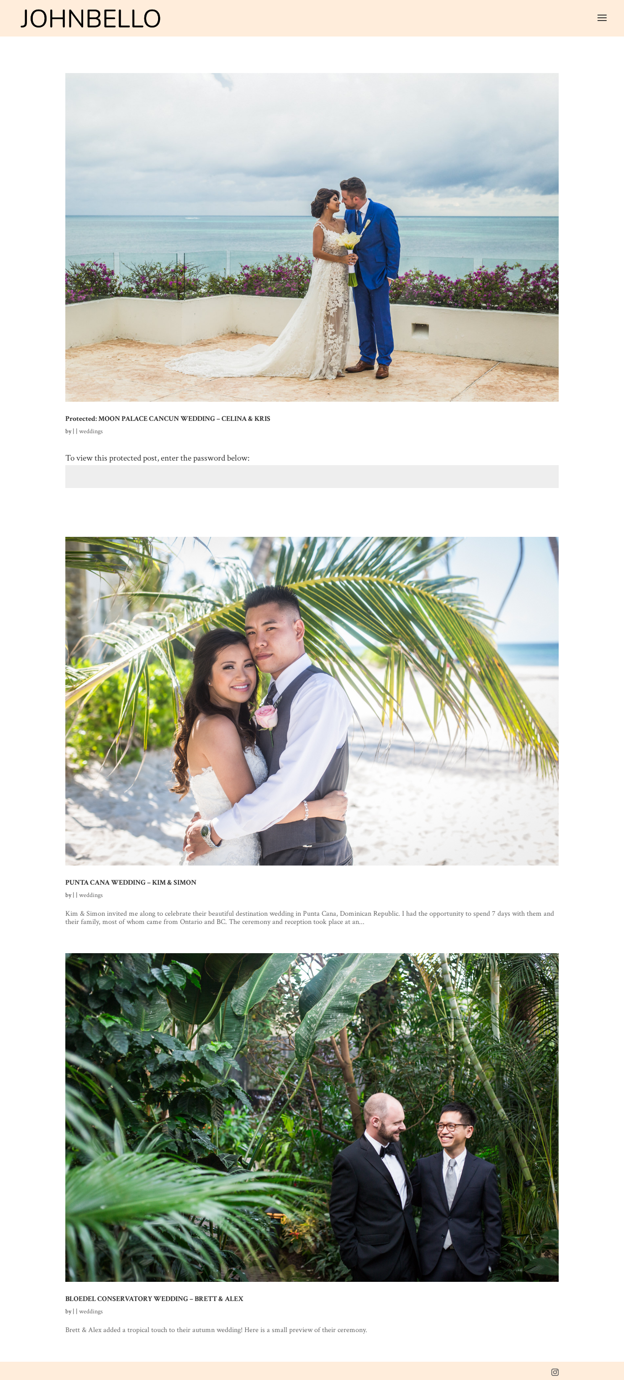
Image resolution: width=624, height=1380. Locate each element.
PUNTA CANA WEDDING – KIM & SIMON (130, 882)
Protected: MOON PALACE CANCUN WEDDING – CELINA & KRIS (167, 419)
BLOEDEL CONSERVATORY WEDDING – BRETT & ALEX (154, 1299)
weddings (91, 431)
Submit (541, 514)
